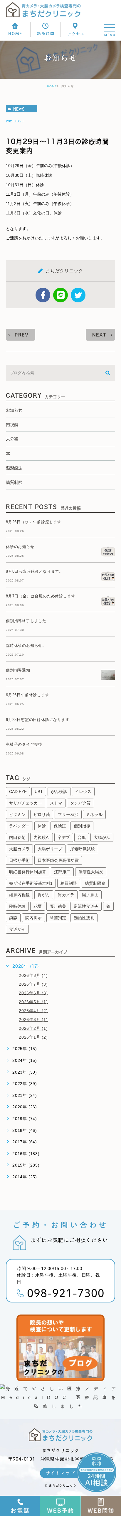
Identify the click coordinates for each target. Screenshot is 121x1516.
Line (60, 295)
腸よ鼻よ (90, 894)
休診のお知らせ (20, 546)
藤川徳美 (58, 906)
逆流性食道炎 (86, 906)
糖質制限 (68, 883)
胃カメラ (66, 894)
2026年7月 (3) (33, 984)
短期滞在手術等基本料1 (31, 883)
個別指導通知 (18, 670)
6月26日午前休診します (27, 695)
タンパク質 (80, 803)
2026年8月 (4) (33, 975)
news (19, 109)
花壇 (37, 906)
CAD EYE (18, 791)
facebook (43, 295)
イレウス (83, 791)
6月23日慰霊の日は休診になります (38, 719)
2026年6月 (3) (33, 992)
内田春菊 (17, 837)
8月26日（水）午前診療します (33, 522)
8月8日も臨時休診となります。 (34, 571)
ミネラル (94, 814)
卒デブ (64, 837)
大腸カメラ (19, 849)
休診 (42, 826)
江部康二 (62, 871)
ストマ (56, 803)
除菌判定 (58, 917)
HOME (52, 86)
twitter (78, 295)
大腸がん (102, 837)
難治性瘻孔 (84, 917)
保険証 (60, 826)
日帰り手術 (19, 860)
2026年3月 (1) (33, 1019)
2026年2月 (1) (33, 1028)
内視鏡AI (41, 837)
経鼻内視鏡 (19, 894)
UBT (39, 791)
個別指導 (82, 826)
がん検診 (59, 791)
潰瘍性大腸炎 (90, 871)
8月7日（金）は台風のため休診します (40, 596)
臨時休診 (17, 906)
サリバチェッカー (25, 803)
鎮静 (13, 917)
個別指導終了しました (26, 621)
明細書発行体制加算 (27, 871)
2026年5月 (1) (33, 1001)
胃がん (44, 894)
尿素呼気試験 (82, 849)
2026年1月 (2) (33, 1037)
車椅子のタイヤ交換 (24, 744)
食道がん (17, 929)
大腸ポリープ (50, 849)
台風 (82, 837)
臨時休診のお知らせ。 (26, 645)
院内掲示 (33, 917)
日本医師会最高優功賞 (58, 860)
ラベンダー (19, 826)
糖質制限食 (95, 883)
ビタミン (17, 814)
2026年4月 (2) (33, 1010)
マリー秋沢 (68, 814)
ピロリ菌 (41, 814)
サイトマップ (60, 1473)
